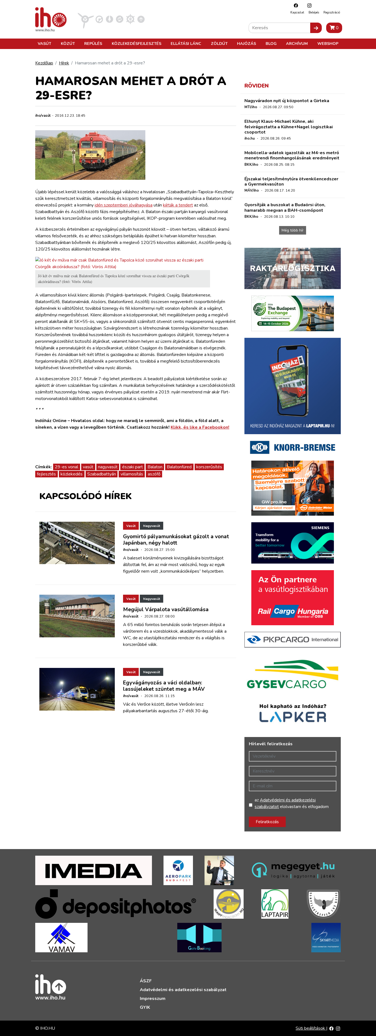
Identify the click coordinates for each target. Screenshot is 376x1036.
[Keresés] (316, 28)
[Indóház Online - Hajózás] (130, 19)
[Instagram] (308, 5)
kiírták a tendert (178, 205)
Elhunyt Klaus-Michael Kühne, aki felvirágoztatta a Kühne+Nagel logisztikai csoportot (288, 126)
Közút (68, 43)
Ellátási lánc (186, 43)
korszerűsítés (209, 467)
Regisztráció (331, 12)
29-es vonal (66, 467)
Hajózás (246, 43)
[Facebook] (294, 5)
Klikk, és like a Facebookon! (200, 427)
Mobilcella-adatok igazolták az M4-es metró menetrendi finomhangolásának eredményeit (291, 155)
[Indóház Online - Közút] (99, 19)
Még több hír (293, 230)
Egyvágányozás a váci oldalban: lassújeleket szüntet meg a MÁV (164, 686)
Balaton (155, 467)
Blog (271, 43)
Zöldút (219, 43)
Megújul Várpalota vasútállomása (166, 609)
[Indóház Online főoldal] (141, 19)
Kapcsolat (297, 12)
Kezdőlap (44, 63)
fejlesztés (46, 474)
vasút (88, 467)
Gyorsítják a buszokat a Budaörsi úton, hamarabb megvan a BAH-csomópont (284, 207)
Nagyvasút (151, 526)
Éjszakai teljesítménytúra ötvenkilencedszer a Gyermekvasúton (291, 181)
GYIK (145, 1007)
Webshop (327, 43)
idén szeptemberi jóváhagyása (123, 205)
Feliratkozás (267, 822)
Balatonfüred (179, 467)
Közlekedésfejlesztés (136, 43)
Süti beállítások (311, 1028)
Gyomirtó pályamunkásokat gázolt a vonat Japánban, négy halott (176, 539)
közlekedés (72, 474)
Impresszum (152, 999)
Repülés (93, 43)
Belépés (314, 12)
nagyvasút (108, 467)
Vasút (44, 43)
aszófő (154, 474)
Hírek (64, 63)
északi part (132, 467)
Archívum (297, 43)
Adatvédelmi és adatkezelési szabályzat (183, 990)
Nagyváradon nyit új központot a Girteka (286, 101)
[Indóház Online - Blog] (109, 19)
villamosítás (132, 474)
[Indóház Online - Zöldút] (119, 19)
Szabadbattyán (101, 474)
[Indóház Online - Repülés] (86, 19)
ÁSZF (146, 981)
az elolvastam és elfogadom (292, 803)
